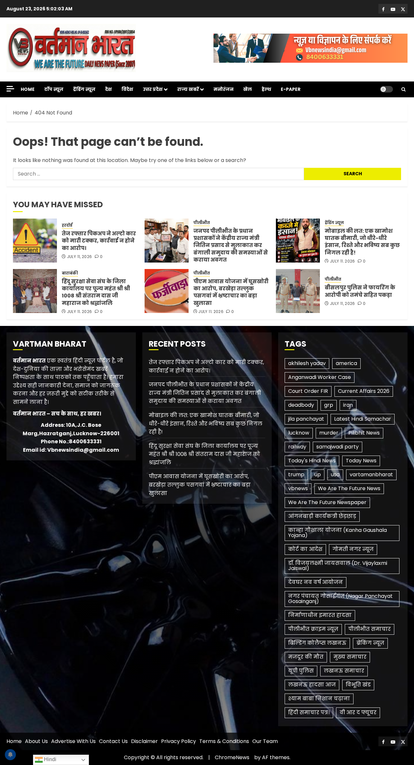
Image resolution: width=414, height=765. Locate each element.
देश (108, 89)
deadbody (301, 405)
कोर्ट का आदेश (305, 549)
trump (296, 474)
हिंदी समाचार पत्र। (309, 712)
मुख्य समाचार (349, 657)
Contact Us (113, 741)
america (346, 363)
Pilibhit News (364, 432)
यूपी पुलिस (301, 670)
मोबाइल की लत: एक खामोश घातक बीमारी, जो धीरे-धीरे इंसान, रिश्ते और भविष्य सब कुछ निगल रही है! (362, 241)
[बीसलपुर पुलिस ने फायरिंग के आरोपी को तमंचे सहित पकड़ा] (298, 291)
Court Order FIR (308, 391)
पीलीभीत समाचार (369, 629)
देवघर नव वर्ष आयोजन (315, 582)
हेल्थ (266, 89)
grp (328, 405)
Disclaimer (144, 741)
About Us (36, 741)
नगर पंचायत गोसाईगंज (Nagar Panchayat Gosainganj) (340, 598)
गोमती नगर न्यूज (353, 549)
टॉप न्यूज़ (53, 89)
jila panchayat (306, 419)
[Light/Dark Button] (386, 89)
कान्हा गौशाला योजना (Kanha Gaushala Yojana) (337, 532)
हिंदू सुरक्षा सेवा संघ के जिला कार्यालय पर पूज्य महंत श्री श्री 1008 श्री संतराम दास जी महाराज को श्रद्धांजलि (96, 292)
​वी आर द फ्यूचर (358, 712)
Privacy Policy (178, 741)
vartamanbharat (371, 474)
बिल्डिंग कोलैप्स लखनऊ (317, 643)
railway (297, 446)
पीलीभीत (201, 222)
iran (348, 405)
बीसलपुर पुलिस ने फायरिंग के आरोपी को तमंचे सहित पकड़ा (360, 291)
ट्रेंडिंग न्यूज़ (84, 89)
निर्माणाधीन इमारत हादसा (320, 615)
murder (328, 432)
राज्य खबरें (188, 89)
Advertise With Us (73, 741)
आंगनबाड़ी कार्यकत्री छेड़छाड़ (322, 516)
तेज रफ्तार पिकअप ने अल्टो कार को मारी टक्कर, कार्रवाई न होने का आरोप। (99, 241)
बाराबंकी (70, 273)
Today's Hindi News (312, 460)
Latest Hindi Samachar (362, 419)
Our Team (265, 741)
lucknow (298, 432)
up (317, 474)
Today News (361, 460)
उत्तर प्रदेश (153, 89)
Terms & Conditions (224, 741)
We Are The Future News (349, 488)
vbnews (298, 488)
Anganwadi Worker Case (319, 377)
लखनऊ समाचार (344, 670)
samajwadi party (337, 446)
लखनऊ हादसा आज (312, 684)
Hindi (49, 759)
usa (335, 474)
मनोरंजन (223, 89)
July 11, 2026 (79, 256)
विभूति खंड (358, 684)
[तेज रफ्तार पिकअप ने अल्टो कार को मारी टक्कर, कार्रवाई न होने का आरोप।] (35, 241)
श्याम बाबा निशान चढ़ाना (319, 698)
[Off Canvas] (10, 89)
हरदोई (67, 225)
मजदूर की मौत (305, 657)
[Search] (403, 89)
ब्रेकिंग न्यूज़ (370, 643)
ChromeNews (232, 757)
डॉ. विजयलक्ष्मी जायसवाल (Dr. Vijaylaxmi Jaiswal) (337, 565)
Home (28, 89)
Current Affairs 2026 (363, 391)
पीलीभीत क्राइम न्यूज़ (313, 629)
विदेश (127, 89)
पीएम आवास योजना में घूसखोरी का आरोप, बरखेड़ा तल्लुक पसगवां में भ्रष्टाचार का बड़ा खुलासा (230, 292)
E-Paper (290, 89)
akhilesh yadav (307, 363)
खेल (247, 89)
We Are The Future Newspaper (327, 502)
